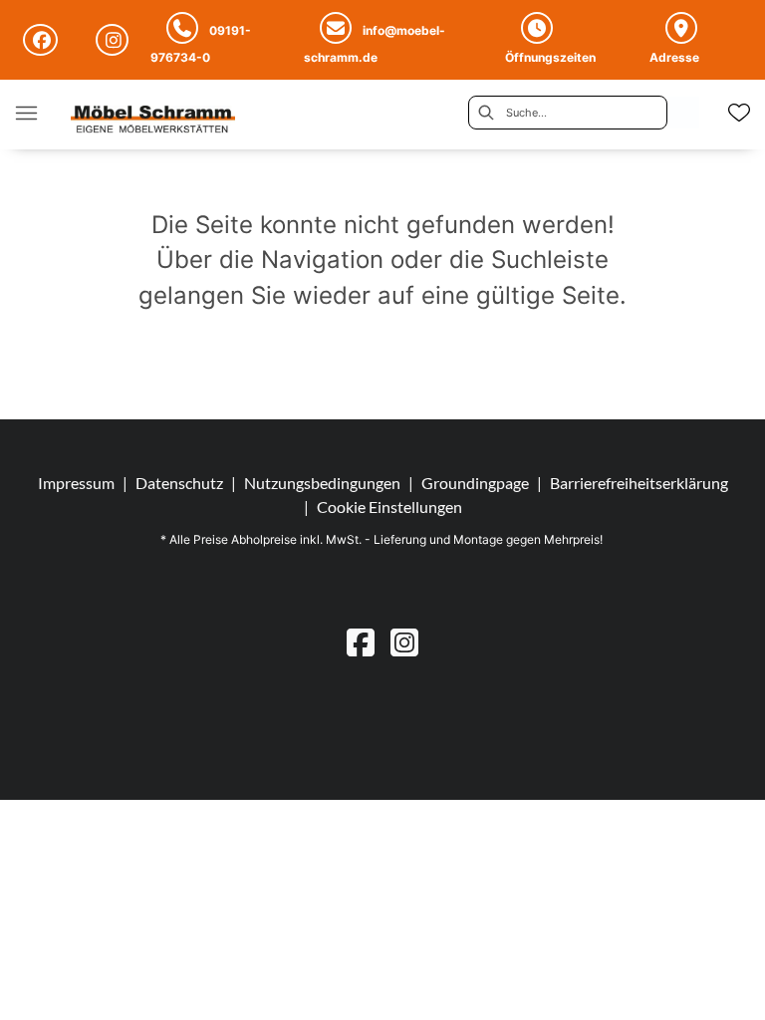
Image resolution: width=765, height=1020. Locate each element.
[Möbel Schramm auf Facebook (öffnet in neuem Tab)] (43, 40)
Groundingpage (475, 482)
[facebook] (361, 642)
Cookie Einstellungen (389, 507)
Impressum (76, 482)
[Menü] (26, 112)
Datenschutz (179, 482)
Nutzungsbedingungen (322, 482)
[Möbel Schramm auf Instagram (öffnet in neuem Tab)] (115, 40)
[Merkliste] (739, 112)
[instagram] (404, 642)
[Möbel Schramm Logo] (153, 121)
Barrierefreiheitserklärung (639, 482)
